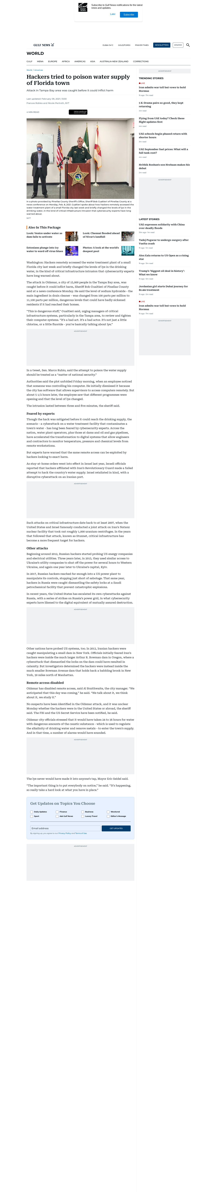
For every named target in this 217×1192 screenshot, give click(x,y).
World (29, 70)
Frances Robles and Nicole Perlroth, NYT (48, 103)
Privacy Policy (64, 833)
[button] (29, 45)
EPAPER (178, 45)
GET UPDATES (116, 828)
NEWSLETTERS (162, 45)
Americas (38, 70)
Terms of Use (81, 833)
